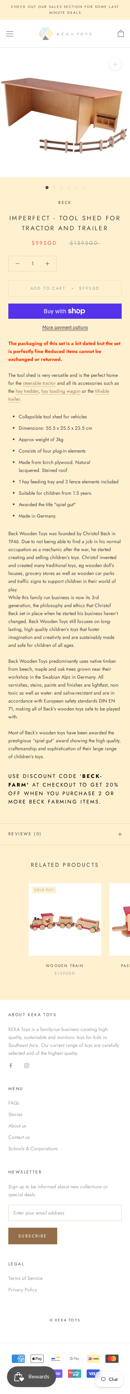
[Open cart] (121, 33)
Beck (65, 202)
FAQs (13, 1102)
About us (17, 1125)
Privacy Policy (22, 1289)
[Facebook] (10, 1065)
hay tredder (27, 391)
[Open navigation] (9, 34)
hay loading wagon (60, 391)
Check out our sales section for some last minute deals (65, 9)
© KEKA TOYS (65, 1320)
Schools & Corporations (33, 1148)
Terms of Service (25, 1278)
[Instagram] (26, 1065)
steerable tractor (39, 383)
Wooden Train (65, 965)
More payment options (65, 327)
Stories (15, 1114)
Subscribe (32, 1236)
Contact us (19, 1137)
